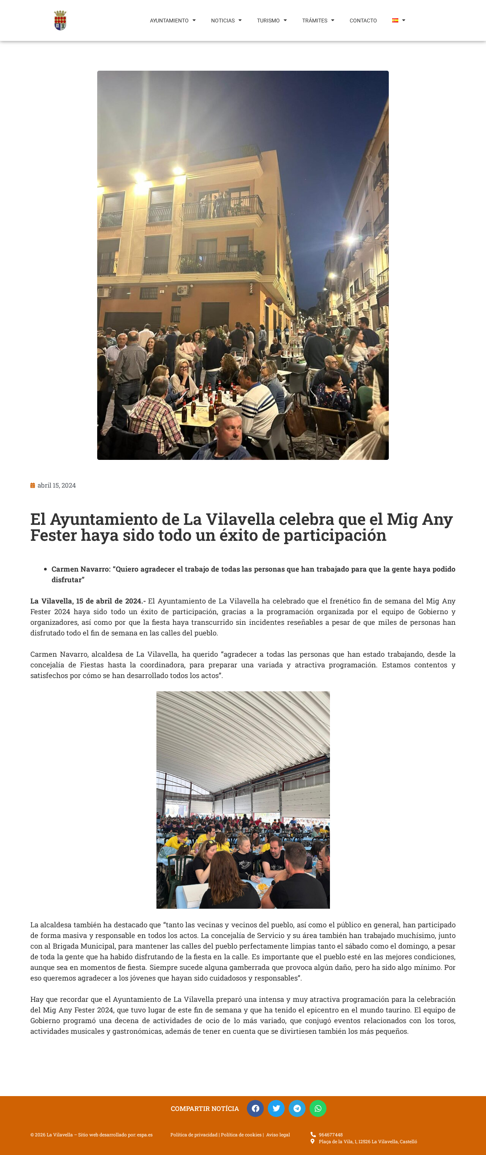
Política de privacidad (194, 1134)
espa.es (145, 1134)
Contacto (363, 20)
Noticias (223, 20)
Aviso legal (278, 1134)
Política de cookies (241, 1134)
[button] (255, 1108)
